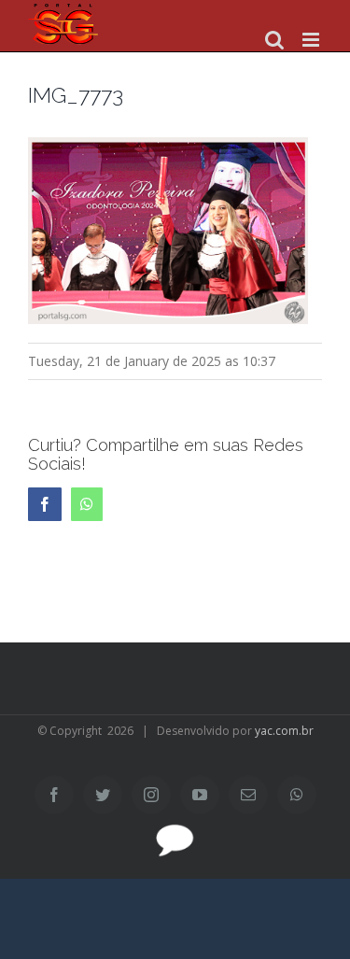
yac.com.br (284, 731)
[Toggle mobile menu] (312, 39)
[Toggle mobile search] (274, 39)
